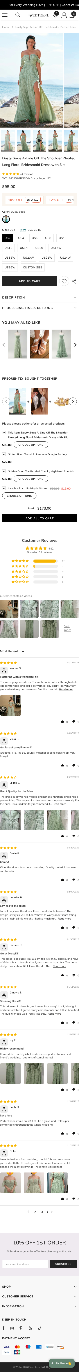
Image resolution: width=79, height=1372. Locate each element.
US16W (56, 247)
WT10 (34, 199)
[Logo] (39, 15)
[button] (11, 174)
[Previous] (6, 401)
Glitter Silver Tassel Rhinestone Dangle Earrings (38, 454)
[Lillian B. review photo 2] (34, 819)
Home (6, 27)
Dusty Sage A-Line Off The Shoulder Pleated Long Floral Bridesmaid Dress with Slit (38, 435)
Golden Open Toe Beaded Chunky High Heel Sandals (41, 471)
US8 (48, 238)
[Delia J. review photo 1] (10, 1182)
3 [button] (42, 1211)
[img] (8, 662)
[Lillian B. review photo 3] (57, 819)
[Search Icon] (22, 15)
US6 (35, 238)
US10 (62, 238)
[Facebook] (6, 1328)
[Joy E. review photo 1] (10, 1073)
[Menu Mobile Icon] (4, 15)
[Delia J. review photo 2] (34, 1182)
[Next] (73, 401)
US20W (28, 257)
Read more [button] (66, 689)
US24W (65, 257)
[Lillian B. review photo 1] (10, 819)
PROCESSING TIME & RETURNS (27, 308)
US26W (10, 267)
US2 (8, 238)
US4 (21, 238)
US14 (24, 247)
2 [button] (35, 1211)
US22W (46, 257)
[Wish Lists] (64, 281)
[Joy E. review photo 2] (34, 1073)
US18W (10, 257)
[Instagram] (14, 1328)
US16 (39, 247)
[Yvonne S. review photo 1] (10, 705)
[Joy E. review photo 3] (57, 1073)
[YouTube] (33, 1328)
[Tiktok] (42, 1328)
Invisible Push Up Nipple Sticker (28, 488)
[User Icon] (64, 15)
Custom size (32, 267)
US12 (8, 247)
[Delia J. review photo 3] (57, 1182)
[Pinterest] (23, 1328)
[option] (31, 80)
